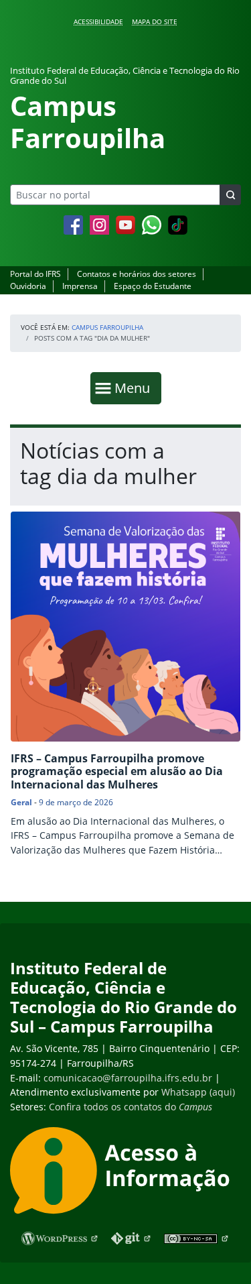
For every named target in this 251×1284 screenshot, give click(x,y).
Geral (21, 802)
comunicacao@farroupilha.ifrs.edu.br (128, 1077)
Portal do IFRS (35, 274)
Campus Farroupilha (107, 327)
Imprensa (80, 286)
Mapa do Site (154, 21)
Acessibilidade (98, 21)
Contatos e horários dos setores (136, 274)
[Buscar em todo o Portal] (230, 194)
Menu (135, 387)
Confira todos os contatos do (130, 1106)
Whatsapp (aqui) (198, 1092)
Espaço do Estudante (152, 286)
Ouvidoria (28, 286)
